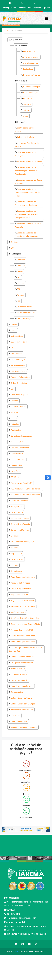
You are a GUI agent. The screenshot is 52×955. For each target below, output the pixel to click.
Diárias (20, 271)
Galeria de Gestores (31, 57)
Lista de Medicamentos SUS (22, 657)
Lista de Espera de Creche (21, 698)
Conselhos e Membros (20, 530)
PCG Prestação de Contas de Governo (26, 489)
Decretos (21, 266)
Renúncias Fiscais (18, 612)
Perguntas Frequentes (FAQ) (22, 542)
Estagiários (15, 471)
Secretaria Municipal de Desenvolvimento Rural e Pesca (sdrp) (27, 192)
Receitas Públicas (18, 365)
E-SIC (13, 348)
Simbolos (27, 104)
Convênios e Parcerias (20, 448)
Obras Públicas (17, 454)
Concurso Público (18, 459)
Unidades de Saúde (19, 674)
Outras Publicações (25, 318)
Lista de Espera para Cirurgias (23, 704)
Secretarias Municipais (20, 518)
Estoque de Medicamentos (22, 663)
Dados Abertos (17, 559)
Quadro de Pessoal (18, 406)
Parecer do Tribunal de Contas (23, 606)
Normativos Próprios (31, 75)
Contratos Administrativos (21, 436)
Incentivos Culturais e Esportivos (24, 727)
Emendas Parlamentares (20, 377)
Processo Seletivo (24, 307)
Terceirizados (16, 465)
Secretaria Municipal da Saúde (29, 161)
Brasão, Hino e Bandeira (20, 524)
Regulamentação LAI (19, 595)
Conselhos (27, 98)
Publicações (16, 430)
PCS (18, 301)
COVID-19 (15, 477)
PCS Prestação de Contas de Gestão (25, 495)
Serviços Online (17, 506)
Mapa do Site (16, 553)
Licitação (21, 283)
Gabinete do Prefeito (25, 137)
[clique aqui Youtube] (29, 944)
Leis (18, 277)
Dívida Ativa (15, 715)
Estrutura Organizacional (21, 589)
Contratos (21, 260)
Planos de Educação (19, 721)
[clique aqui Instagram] (36, 944)
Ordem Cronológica (19, 383)
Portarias (20, 295)
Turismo (14, 324)
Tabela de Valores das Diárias (23, 636)
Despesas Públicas (18, 371)
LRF (12, 248)
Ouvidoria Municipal (19, 342)
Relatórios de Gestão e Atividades (25, 618)
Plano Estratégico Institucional (23, 577)
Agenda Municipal (30, 63)
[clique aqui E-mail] (16, 944)
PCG (18, 289)
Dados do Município (31, 87)
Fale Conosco (16, 354)
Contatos (14, 565)
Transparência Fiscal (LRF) (21, 483)
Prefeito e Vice (29, 51)
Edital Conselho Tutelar (26, 313)
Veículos (26, 110)
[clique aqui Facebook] (22, 944)
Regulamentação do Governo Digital (25, 624)
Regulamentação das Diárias (22, 600)
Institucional (28, 69)
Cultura (14, 330)
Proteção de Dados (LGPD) (22, 630)
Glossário (15, 536)
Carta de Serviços (18, 359)
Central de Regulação (19, 680)
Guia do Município (30, 93)
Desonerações (17, 692)
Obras (25, 116)
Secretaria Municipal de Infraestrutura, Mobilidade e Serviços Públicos (26, 214)
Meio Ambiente (17, 336)
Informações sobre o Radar (22, 710)
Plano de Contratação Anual (22, 686)
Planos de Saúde (18, 669)
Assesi (16, 951)
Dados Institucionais (19, 501)
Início (6, 31)
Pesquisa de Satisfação (20, 583)
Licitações (15, 424)
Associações (16, 571)
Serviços (14, 242)
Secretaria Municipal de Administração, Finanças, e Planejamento (26, 170)
